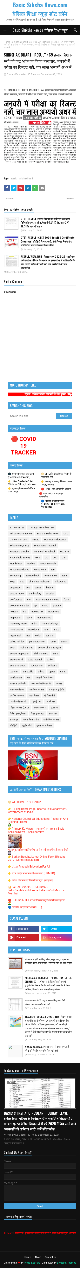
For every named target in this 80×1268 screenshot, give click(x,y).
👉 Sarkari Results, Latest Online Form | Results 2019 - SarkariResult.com (36, 858)
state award (16, 659)
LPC (55, 557)
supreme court (18, 665)
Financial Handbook (44, 551)
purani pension (37, 641)
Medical (31, 563)
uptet (63, 671)
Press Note (40, 569)
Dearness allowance (55, 539)
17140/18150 (17, 527)
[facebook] (23, 929)
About (38, 1257)
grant (45, 605)
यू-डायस (54, 707)
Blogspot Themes (66, 1262)
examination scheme (47, 599)
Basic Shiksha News (48, 533)
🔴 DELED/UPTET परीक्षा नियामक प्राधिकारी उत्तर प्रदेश (36, 900)
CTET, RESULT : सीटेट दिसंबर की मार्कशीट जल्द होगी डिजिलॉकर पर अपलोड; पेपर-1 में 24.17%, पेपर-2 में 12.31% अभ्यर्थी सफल (45, 222)
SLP (53, 569)
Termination (50, 575)
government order (19, 605)
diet (29, 599)
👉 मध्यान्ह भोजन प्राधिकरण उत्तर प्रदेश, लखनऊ (56, 483)
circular (50, 593)
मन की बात (50, 701)
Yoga (12, 581)
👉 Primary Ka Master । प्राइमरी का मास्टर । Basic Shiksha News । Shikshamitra (36, 830)
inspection (15, 617)
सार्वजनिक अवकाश (51, 719)
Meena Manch (48, 563)
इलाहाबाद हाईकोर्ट (56, 689)
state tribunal (35, 659)
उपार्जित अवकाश (17, 695)
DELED (35, 539)
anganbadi (15, 587)
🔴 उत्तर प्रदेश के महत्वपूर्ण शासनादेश (51, 495)
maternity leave (18, 623)
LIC (46, 557)
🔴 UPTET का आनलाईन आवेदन (56, 489)
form (66, 599)
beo (28, 587)
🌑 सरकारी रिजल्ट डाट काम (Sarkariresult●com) (21, 475)
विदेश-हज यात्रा (37, 713)
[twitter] (56, 929)
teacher (14, 671)
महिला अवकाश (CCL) (19, 707)
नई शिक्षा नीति (49, 695)
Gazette (64, 551)
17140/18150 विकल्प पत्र (41, 527)
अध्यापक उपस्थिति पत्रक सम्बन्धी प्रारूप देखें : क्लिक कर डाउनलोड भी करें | (45, 1002)
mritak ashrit (16, 629)
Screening (15, 575)
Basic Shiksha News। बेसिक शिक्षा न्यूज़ (40, 30)
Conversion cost (19, 539)
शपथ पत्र (53, 713)
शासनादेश (14, 719)
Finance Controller (20, 551)
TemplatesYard (32, 1262)
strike (50, 659)
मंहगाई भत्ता (36, 701)
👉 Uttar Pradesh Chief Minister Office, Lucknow (22, 483)
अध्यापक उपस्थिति (18, 683)
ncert (46, 629)
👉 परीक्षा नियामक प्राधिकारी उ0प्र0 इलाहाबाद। (31, 880)
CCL (65, 533)
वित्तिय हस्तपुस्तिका (18, 713)
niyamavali (16, 635)
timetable (28, 671)
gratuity (57, 605)
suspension (36, 665)
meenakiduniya (50, 623)
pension (50, 635)
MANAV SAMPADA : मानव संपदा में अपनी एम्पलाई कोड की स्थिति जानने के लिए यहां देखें (47, 1048)
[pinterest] (23, 937)
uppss (52, 671)
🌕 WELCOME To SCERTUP (24, 802)
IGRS (37, 557)
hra (24, 611)
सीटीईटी (13, 725)
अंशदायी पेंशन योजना (44, 677)
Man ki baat (16, 563)
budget (50, 587)
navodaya (33, 629)
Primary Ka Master (16, 74)
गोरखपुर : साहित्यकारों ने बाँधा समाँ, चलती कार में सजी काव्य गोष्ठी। (39, 849)
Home (7, 42)
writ (28, 677)
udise (41, 671)
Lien (64, 557)
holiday (14, 611)
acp (22, 581)
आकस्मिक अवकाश (36, 689)
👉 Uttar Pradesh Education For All (29, 866)
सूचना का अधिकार (44, 725)
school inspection (19, 653)
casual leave (17, 593)
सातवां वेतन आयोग (31, 719)
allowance (60, 581)
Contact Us (50, 1257)
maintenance (44, 617)
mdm (34, 623)
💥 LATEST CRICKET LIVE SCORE (28, 887)
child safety (35, 593)
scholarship (26, 647)
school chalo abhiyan (49, 647)
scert (13, 647)
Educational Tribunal (45, 545)
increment (53, 611)
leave (29, 617)
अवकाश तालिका (17, 689)
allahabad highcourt (39, 581)
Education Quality (19, 545)
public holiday (17, 641)
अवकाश (59, 683)
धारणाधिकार (34, 695)
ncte (56, 629)
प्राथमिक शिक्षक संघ (18, 701)
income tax (37, 611)
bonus (38, 587)
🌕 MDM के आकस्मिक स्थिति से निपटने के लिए (56, 475)
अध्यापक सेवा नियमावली (40, 683)
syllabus (52, 665)
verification (16, 677)
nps (28, 635)
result (14, 178)
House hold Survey (20, 557)
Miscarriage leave (19, 569)
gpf (35, 605)
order (38, 635)
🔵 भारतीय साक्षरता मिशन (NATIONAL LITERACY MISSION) (53, 504)
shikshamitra (41, 653)
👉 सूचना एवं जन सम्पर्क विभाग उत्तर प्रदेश (22, 490)
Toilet (65, 575)
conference (16, 599)
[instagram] (56, 937)
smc (55, 653)
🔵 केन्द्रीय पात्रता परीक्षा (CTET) (25, 907)
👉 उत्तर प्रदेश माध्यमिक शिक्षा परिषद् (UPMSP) (31, 873)
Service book (32, 575)
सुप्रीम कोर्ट (27, 725)
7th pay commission (21, 533)
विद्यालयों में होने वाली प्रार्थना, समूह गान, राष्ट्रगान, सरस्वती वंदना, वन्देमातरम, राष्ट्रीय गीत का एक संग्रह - (48, 963)
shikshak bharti (20, 42)
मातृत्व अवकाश (40, 707)
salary (64, 641)
